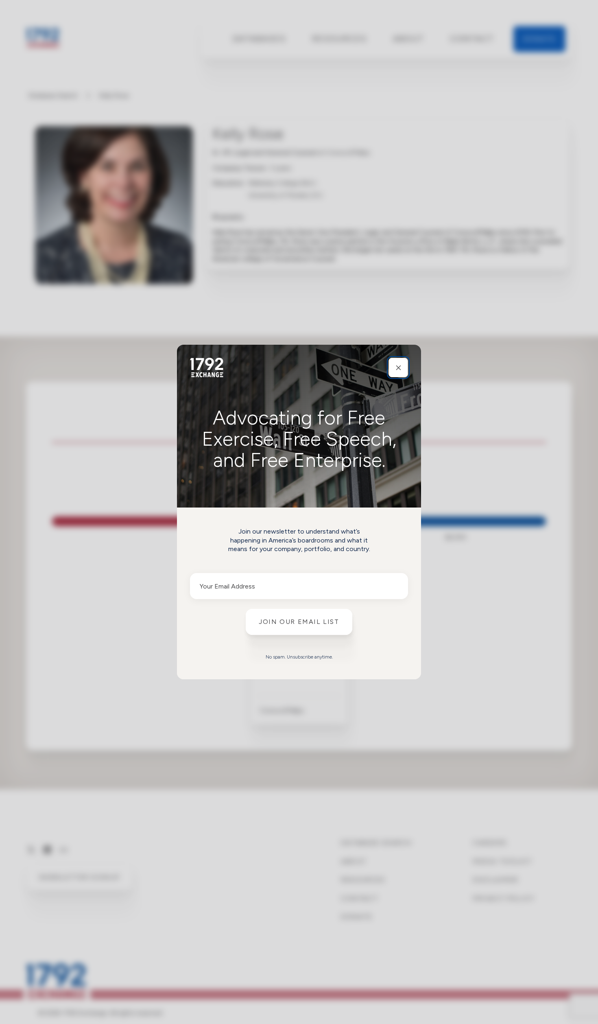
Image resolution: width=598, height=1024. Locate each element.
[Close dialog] (398, 367)
